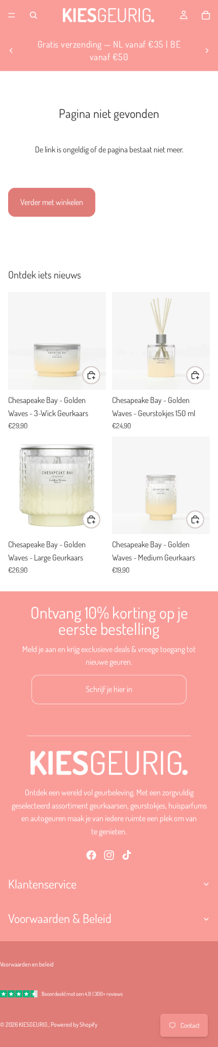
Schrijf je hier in (109, 689)
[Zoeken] (33, 15)
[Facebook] (91, 856)
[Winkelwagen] (206, 15)
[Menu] (11, 15)
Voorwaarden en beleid (27, 964)
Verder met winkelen (51, 202)
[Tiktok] (127, 856)
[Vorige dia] (11, 50)
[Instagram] (109, 856)
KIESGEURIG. (34, 1024)
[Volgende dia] (207, 50)
